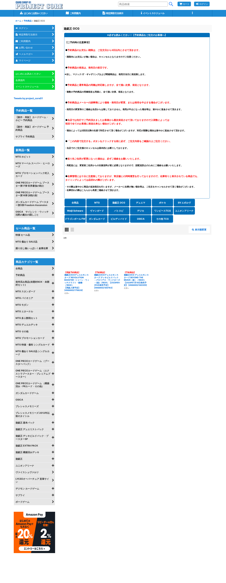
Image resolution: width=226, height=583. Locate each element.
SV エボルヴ (184, 202)
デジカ (140, 210)
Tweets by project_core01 (28, 98)
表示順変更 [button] (200, 229)
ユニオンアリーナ (184, 210)
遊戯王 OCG (118, 202)
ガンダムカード (97, 218)
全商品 (75, 202)
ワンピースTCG (162, 210)
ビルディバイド (119, 218)
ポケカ (162, 202)
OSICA (140, 218)
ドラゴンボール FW (75, 218)
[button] (192, 13)
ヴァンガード (97, 210)
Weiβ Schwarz (75, 210)
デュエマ (140, 202)
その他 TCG (162, 218)
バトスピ (118, 210)
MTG (97, 202)
